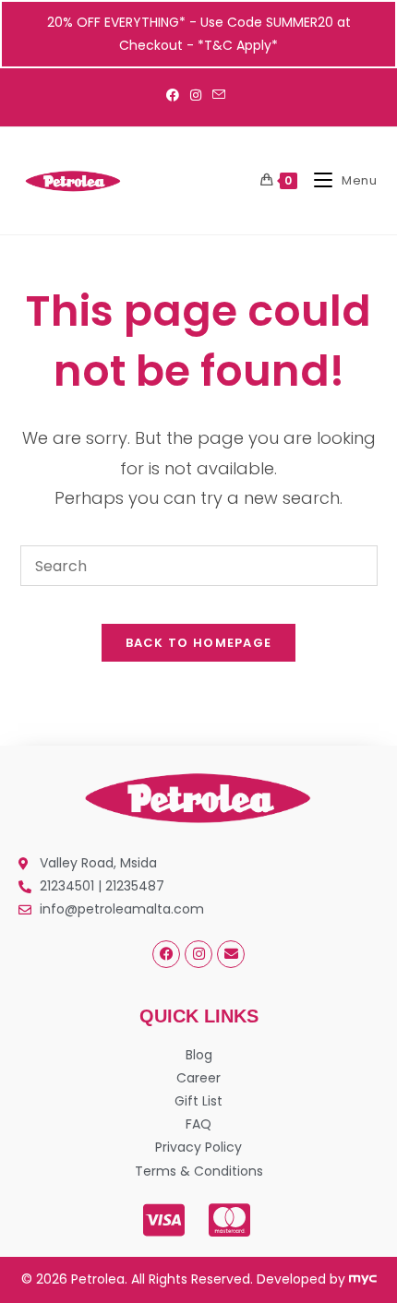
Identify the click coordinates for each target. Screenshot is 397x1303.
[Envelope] (231, 954)
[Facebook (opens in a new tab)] (175, 95)
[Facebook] (166, 954)
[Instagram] (198, 954)
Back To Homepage (199, 643)
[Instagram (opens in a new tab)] (196, 95)
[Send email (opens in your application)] (219, 95)
